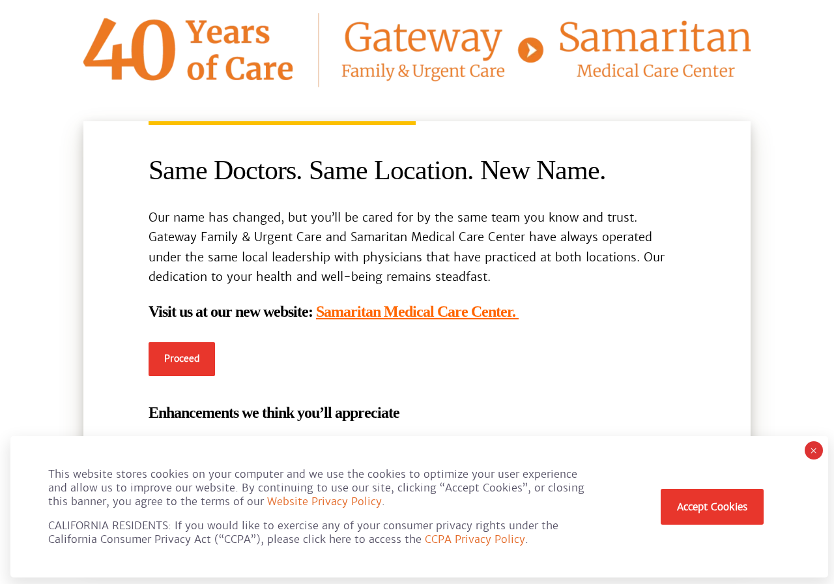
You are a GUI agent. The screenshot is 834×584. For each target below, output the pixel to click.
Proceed (181, 358)
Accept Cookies (712, 507)
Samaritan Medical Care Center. (417, 311)
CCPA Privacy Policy (475, 539)
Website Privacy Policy (324, 501)
